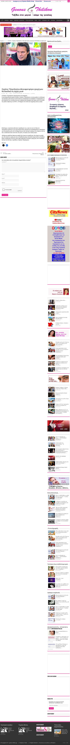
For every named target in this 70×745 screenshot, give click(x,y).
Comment (4, 161)
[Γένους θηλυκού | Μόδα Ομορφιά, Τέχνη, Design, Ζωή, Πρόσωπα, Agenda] (31, 10)
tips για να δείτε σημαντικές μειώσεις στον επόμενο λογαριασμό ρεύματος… (61, 509)
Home (2, 20)
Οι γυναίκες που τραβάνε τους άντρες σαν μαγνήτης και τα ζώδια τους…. (62, 585)
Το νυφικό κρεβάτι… (7, 153)
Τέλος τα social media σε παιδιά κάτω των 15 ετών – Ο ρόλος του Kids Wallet (62, 496)
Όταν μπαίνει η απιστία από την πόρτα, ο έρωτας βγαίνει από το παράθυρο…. (62, 568)
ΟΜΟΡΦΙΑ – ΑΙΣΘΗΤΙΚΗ (19, 20)
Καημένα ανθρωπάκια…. (61, 300)
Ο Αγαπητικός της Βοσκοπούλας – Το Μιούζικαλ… (60, 444)
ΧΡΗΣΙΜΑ (53, 20)
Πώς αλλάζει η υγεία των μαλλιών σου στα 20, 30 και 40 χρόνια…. (62, 602)
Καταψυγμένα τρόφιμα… (61, 163)
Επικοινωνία (47, 1)
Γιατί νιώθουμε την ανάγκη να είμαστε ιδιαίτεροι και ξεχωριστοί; (62, 515)
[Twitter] (60, 1)
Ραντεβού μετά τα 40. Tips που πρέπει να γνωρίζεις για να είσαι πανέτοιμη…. (62, 343)
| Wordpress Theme (22, 742)
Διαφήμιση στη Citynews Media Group (23, 1)
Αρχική (1, 40)
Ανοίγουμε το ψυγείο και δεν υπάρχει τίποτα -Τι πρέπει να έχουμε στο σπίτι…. (62, 614)
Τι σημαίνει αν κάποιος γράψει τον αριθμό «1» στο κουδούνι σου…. (62, 521)
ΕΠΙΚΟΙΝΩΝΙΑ (59, 20)
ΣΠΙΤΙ (40, 20)
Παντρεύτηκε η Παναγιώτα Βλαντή (38, 153)
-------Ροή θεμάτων (14, 93)
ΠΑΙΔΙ (36, 20)
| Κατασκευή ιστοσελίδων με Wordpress (46, 742)
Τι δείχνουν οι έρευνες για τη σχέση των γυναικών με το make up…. (62, 363)
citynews (4, 93)
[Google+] (57, 1)
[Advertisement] (23, 76)
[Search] (69, 1)
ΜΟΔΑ (11, 20)
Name (3, 174)
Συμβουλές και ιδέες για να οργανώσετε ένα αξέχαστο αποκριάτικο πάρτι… (61, 307)
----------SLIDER (8, 40)
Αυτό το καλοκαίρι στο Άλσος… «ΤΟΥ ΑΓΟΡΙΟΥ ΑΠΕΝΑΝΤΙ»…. (61, 438)
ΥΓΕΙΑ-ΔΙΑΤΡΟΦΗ (29, 20)
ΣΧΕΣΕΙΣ (6, 20)
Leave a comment (27, 93)
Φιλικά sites (38, 1)
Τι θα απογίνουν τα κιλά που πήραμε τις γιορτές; (21, 24)
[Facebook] (59, 1)
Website (3, 182)
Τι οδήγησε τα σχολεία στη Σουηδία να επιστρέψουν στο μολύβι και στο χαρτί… (62, 502)
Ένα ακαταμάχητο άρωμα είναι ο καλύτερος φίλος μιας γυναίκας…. (62, 357)
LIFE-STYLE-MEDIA (19, 93)
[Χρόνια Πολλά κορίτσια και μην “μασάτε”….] (4, 729)
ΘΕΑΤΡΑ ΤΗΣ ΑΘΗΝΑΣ (61, 456)
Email (3, 178)
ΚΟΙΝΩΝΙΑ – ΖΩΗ (45, 20)
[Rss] (56, 1)
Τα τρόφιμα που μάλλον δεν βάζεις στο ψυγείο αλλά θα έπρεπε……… (61, 175)
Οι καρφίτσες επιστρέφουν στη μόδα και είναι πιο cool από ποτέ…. (62, 369)
